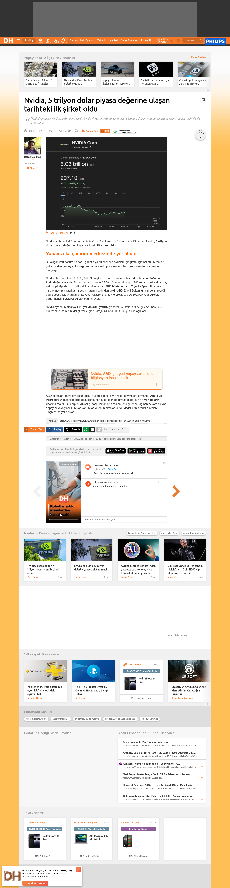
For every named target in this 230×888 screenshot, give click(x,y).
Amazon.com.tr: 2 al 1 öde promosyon (145, 742)
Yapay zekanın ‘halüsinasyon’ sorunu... (116, 81)
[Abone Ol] (33, 168)
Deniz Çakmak (32, 157)
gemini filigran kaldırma (193, 533)
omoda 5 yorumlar (150, 719)
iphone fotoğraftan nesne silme (142, 533)
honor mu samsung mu (36, 719)
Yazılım (65, 439)
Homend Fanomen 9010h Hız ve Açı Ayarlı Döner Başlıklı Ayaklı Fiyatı (159, 785)
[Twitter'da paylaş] (71, 232)
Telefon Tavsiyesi (37, 822)
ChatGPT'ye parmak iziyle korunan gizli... (155, 81)
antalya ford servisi (60, 719)
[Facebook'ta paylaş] (74, 232)
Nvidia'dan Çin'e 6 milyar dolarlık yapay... (78, 81)
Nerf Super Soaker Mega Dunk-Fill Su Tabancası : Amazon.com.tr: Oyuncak (159, 774)
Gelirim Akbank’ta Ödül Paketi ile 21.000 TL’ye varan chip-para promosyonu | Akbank (159, 796)
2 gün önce (113, 482)
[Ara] (200, 40)
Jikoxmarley (100, 482)
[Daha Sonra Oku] (203, 100)
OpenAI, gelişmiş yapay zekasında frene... (192, 81)
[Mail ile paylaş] (92, 429)
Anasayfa (54, 439)
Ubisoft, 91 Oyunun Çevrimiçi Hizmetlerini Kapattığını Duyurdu (188, 690)
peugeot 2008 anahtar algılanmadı (120, 719)
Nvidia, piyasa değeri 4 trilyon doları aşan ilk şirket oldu (43, 569)
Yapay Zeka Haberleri (82, 439)
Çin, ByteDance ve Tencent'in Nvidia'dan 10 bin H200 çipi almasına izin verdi (185, 569)
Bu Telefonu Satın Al (142, 698)
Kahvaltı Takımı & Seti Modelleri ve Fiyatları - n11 (151, 763)
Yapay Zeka (33, 58)
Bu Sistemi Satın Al (139, 856)
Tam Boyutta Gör (58, 233)
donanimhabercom (106, 465)
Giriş (30, 40)
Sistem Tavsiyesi (130, 822)
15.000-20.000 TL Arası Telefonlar (142, 671)
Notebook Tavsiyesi (85, 822)
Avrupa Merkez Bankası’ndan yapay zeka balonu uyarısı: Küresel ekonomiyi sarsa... (138, 569)
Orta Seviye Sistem (138, 829)
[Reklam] (215, 41)
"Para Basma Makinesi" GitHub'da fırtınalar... (39, 81)
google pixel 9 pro (169, 533)
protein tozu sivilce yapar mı (87, 719)
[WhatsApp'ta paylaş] (86, 429)
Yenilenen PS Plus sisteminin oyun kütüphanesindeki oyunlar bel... (44, 690)
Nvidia (29, 533)
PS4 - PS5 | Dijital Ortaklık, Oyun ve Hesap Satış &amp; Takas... (91, 690)
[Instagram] (88, 467)
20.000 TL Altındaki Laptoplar (92, 829)
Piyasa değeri (49, 533)
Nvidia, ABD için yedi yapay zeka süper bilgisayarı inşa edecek (123, 376)
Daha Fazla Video (69, 464)
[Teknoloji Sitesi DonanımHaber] (8, 39)
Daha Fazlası (198, 57)
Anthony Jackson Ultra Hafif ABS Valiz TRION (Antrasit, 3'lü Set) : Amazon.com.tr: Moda (159, 753)
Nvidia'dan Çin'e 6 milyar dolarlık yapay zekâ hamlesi (90, 567)
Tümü (155, 664)
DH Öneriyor (135, 664)
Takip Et (112, 469)
